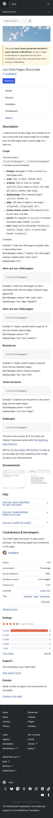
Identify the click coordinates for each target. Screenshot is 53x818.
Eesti (11, 782)
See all (47, 653)
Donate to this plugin (12, 696)
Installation (10, 104)
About (5, 712)
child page (28, 597)
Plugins (31, 721)
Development (11, 111)
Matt (6, 761)
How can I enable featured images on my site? (15, 513)
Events (31, 739)
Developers (8, 743)
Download (8, 81)
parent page (44, 597)
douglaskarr (11, 73)
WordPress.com (11, 757)
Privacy (6, 726)
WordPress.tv (10, 748)
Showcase (33, 712)
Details (8, 90)
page (36, 597)
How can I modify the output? (17, 522)
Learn (5, 734)
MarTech (34, 450)
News (5, 717)
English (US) (45, 590)
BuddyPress (10, 770)
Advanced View (10, 609)
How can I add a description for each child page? (16, 503)
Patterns (32, 726)
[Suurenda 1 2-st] (22, 473)
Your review (8, 653)
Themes (31, 717)
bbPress (8, 766)
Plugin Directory (9, 12)
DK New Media (17, 450)
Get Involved (34, 734)
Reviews (9, 97)
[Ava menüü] (49, 4)
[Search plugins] (29, 20)
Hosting (6, 721)
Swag (32, 748)
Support (9, 117)
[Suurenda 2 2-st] (47, 473)
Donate (32, 743)
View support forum (12, 673)
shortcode (45, 602)
